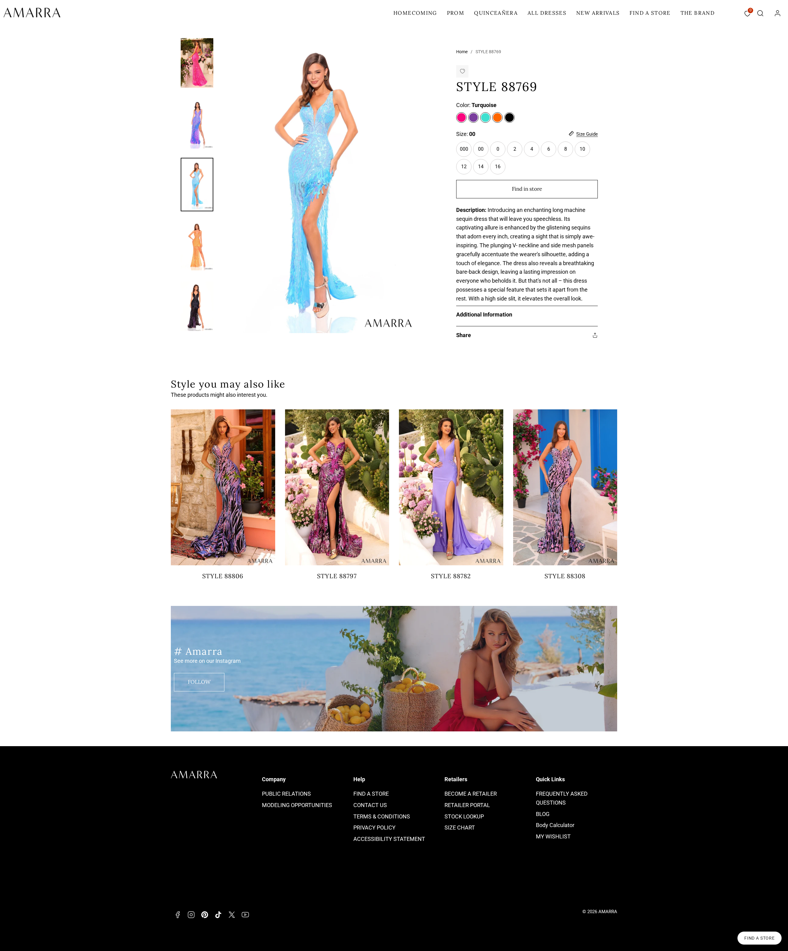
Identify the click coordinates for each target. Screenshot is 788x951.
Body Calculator (555, 825)
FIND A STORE (649, 13)
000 (466, 151)
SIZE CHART (459, 827)
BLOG (542, 814)
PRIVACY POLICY (374, 827)
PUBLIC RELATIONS (286, 793)
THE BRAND (698, 13)
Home (462, 51)
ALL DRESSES (547, 13)
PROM (455, 13)
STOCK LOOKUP (464, 816)
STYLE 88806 (222, 576)
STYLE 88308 (565, 576)
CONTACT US (370, 805)
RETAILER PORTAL (467, 805)
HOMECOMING (415, 13)
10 (585, 151)
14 (483, 169)
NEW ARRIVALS (598, 13)
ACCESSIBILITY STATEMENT (389, 839)
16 (500, 169)
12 (466, 169)
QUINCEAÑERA (496, 13)
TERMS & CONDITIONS (381, 816)
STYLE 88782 (451, 576)
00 (481, 149)
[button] (760, 13)
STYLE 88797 (337, 576)
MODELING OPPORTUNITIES (297, 805)
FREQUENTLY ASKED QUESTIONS (562, 798)
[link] (777, 13)
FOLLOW (199, 681)
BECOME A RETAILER (470, 793)
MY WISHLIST (553, 836)
